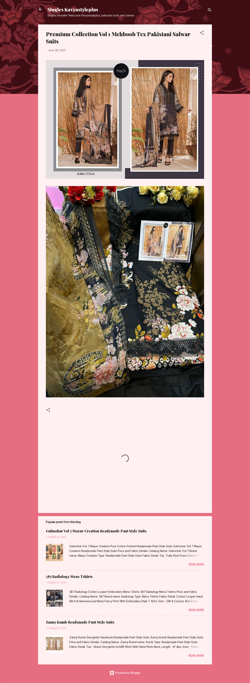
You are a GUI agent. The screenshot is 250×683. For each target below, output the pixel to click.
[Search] (209, 11)
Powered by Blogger (127, 673)
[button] (201, 33)
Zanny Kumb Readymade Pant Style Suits (80, 622)
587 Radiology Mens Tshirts (69, 576)
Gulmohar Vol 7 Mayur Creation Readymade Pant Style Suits (96, 531)
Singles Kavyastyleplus (72, 9)
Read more (196, 564)
